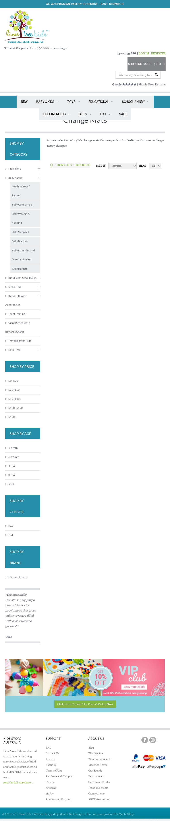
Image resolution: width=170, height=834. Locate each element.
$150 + (12, 417)
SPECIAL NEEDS (54, 114)
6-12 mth (13, 457)
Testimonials (96, 776)
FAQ (48, 747)
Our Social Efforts (99, 782)
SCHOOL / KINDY (133, 102)
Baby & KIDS (64, 165)
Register (142, 827)
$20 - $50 (13, 389)
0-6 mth (13, 447)
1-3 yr (11, 466)
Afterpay (51, 787)
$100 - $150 (15, 407)
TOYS (71, 102)
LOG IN (144, 53)
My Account (123, 827)
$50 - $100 (14, 398)
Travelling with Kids (19, 340)
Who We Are (95, 753)
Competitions (96, 793)
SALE (123, 114)
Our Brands (95, 770)
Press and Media (98, 787)
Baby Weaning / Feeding (21, 218)
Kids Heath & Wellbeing (22, 277)
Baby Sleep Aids (21, 232)
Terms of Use (54, 770)
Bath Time (14, 349)
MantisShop (126, 814)
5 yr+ (11, 484)
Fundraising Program (58, 799)
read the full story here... (18, 782)
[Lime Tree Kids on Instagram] (152, 740)
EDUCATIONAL (99, 102)
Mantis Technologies (71, 814)
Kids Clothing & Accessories (16, 300)
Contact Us (52, 753)
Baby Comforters (22, 204)
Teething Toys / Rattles (21, 191)
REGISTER (158, 53)
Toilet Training (16, 313)
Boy (10, 526)
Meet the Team (97, 764)
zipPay (50, 793)
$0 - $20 (13, 380)
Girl (10, 535)
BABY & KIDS (45, 102)
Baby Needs (82, 165)
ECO (103, 114)
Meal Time (14, 168)
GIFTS (83, 114)
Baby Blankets (20, 241)
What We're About (99, 759)
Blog (91, 747)
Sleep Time (14, 287)
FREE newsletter (98, 799)
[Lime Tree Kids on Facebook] (144, 740)
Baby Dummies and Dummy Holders (23, 255)
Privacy (50, 759)
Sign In (159, 827)
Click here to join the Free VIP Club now (85, 704)
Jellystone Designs (16, 577)
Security (51, 764)
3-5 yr (11, 475)
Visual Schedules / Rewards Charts (17, 327)
